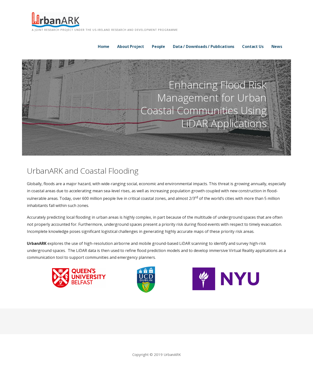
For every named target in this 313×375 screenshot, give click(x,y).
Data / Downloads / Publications (203, 46)
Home (103, 46)
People (158, 46)
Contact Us (252, 46)
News (276, 46)
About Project (130, 46)
